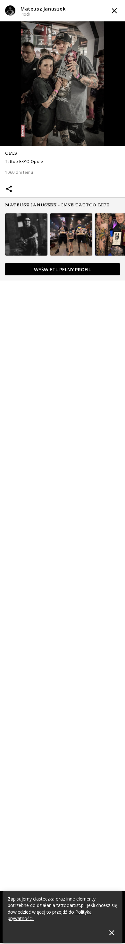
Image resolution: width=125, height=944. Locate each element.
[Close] (112, 933)
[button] (62, 10)
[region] (62, 213)
